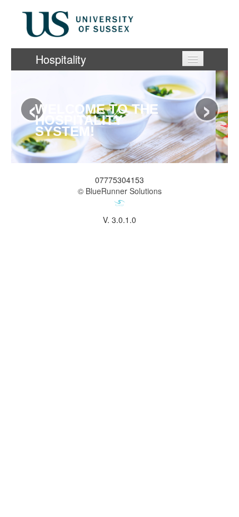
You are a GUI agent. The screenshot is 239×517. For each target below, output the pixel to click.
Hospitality (61, 59)
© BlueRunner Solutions (120, 190)
